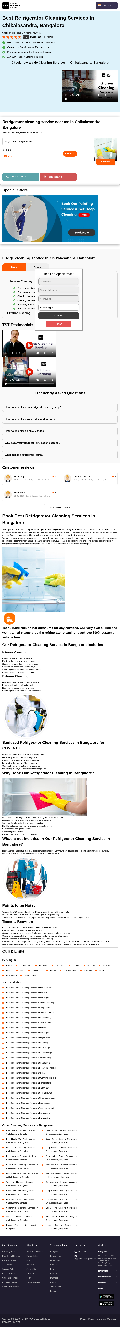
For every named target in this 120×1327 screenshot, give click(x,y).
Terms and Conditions (107, 1319)
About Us (30, 1273)
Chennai (76, 965)
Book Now (105, 162)
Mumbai (106, 965)
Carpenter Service (10, 1278)
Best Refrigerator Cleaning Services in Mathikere (27, 1028)
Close (58, 324)
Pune (22, 970)
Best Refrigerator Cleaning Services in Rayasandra (28, 1118)
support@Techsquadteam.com (87, 1259)
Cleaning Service (9, 1252)
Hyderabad (60, 965)
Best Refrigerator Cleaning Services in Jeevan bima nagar (31, 1003)
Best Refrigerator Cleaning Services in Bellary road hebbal (31, 1068)
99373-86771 (84, 1252)
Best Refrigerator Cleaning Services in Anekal (25, 1073)
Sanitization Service (10, 1287)
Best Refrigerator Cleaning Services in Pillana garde (28, 1033)
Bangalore (43, 965)
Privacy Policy (32, 1256)
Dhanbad (91, 965)
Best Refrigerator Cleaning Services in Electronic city (28, 1018)
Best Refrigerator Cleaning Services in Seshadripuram (29, 1093)
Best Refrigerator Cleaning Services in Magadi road (28, 1038)
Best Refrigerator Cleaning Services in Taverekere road (29, 1023)
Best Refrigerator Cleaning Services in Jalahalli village (29, 1058)
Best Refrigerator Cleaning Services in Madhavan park (29, 988)
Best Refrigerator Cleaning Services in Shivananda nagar (30, 1098)
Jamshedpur (37, 970)
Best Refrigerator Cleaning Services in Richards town (28, 1083)
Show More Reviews (60, 507)
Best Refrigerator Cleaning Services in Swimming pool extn (31, 1078)
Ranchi (9, 965)
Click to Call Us (18, 176)
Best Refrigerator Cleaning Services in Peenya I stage (29, 1053)
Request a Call (55, 176)
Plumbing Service (9, 1282)
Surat (101, 970)
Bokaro (53, 970)
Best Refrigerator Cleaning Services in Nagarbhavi (27, 1088)
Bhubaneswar (26, 965)
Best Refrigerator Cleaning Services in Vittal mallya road (30, 1108)
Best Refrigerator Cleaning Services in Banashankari (28, 1113)
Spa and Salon (8, 1269)
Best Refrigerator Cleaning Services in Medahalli (27, 993)
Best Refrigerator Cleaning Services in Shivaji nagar (28, 1048)
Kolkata (9, 970)
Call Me (58, 315)
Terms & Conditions (34, 1252)
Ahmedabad (11, 975)
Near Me (30, 1265)
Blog (28, 1260)
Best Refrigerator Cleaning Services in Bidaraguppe (28, 1103)
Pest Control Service (11, 1256)
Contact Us (31, 1269)
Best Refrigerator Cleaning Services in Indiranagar (27, 998)
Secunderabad (70, 970)
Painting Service (9, 1260)
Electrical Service (9, 1273)
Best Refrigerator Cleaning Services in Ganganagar (28, 1008)
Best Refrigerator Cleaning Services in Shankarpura (28, 1063)
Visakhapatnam (31, 975)
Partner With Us (33, 1282)
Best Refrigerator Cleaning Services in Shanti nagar (28, 1043)
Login (28, 1278)
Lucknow (88, 970)
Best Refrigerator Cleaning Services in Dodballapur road (30, 1013)
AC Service (7, 1265)
